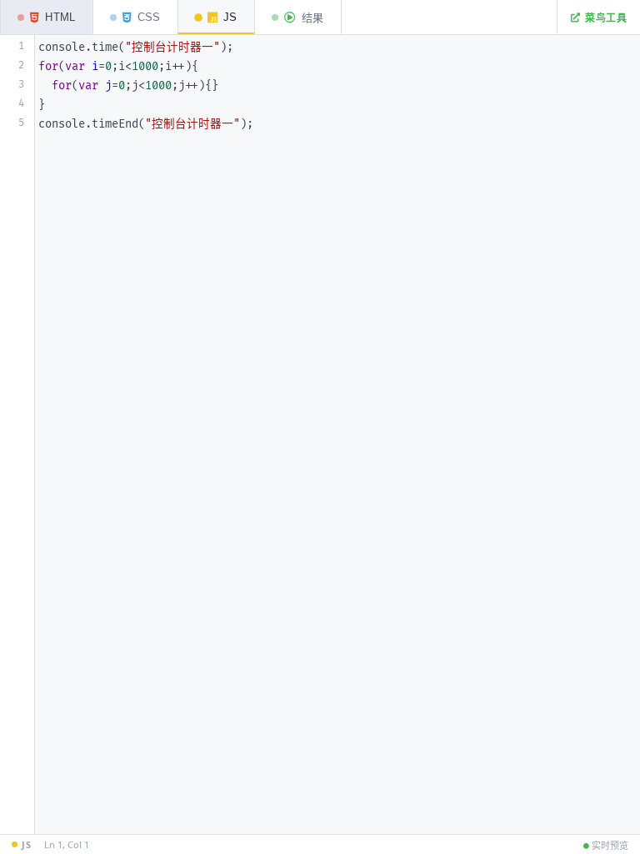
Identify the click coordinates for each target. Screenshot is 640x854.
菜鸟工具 (606, 18)
